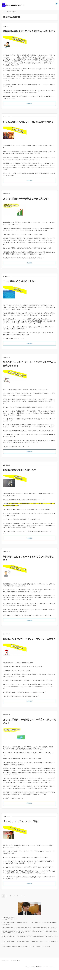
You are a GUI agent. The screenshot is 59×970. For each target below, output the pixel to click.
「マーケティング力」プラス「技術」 (21, 821)
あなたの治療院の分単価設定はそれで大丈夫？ (26, 198)
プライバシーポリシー (16, 960)
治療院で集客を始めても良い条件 (19, 470)
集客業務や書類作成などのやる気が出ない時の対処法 (29, 31)
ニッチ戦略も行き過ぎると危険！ (19, 281)
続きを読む (29, 103)
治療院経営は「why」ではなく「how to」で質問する (29, 639)
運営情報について (6, 960)
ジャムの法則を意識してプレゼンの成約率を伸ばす (28, 122)
